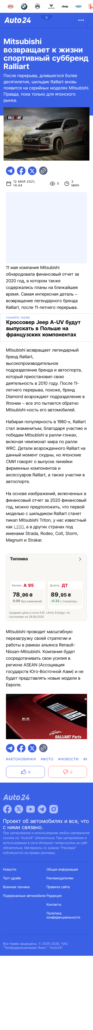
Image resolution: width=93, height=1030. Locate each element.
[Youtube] (30, 809)
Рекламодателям (59, 878)
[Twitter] (19, 809)
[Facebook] (7, 809)
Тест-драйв (12, 878)
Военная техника (16, 887)
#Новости (68, 759)
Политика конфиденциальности (63, 915)
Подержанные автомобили (24, 896)
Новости (9, 870)
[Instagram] (53, 809)
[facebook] (21, 171)
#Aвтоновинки (21, 759)
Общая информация (62, 870)
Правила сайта (58, 887)
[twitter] (32, 171)
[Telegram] (42, 809)
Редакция (54, 896)
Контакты (53, 905)
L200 (19, 526)
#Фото (47, 759)
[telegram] (10, 171)
